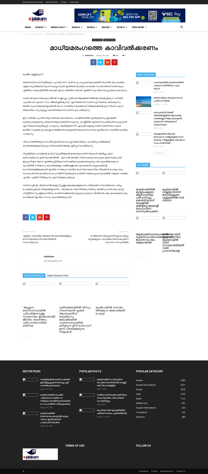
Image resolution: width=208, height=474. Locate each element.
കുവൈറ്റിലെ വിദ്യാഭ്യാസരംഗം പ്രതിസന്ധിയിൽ (168, 99)
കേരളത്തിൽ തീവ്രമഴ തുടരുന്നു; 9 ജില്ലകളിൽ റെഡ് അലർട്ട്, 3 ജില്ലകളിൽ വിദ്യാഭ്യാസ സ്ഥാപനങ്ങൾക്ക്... (169, 138)
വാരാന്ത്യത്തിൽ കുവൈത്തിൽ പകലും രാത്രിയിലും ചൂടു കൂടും (169, 85)
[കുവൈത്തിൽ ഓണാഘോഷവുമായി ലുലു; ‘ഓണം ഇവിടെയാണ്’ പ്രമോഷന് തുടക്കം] (30, 417)
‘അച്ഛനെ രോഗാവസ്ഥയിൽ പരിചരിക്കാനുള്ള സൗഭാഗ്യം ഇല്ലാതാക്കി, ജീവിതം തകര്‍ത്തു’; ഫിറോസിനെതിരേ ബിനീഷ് (39, 316)
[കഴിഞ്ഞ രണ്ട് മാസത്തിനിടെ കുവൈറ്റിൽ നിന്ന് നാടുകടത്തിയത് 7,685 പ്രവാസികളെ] (173, 224)
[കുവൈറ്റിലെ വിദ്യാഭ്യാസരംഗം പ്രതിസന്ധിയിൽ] (143, 101)
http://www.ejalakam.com (53, 261)
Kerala (76, 27)
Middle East (58, 27)
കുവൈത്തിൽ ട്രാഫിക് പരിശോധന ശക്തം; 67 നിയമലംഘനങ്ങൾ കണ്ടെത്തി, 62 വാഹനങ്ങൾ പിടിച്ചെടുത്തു (55, 399)
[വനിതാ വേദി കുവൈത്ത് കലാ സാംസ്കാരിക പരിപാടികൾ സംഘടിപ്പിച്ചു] (87, 398)
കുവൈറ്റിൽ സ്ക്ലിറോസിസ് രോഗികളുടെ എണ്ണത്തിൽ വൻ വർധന (173, 195)
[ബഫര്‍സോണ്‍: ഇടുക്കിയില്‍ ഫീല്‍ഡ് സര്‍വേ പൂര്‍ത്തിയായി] (87, 414)
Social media (36, 34)
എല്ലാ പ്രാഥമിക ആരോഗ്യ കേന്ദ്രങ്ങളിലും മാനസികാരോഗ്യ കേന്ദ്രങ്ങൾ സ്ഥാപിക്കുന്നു (47, 239)
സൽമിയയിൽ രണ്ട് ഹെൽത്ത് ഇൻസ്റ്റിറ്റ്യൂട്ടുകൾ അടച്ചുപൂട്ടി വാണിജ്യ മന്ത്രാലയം (55, 382)
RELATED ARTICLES (34, 276)
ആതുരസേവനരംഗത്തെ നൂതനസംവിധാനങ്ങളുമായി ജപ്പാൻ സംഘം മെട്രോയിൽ (154, 239)
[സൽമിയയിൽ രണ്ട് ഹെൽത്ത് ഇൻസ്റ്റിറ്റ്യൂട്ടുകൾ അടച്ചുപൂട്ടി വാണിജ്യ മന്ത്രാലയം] (30, 383)
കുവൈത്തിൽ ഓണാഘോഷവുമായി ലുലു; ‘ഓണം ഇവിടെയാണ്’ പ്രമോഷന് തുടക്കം (54, 418)
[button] (181, 27)
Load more (159, 153)
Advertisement (52, 2)
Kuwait (39, 27)
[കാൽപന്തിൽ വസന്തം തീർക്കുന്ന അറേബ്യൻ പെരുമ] (112, 293)
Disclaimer (143, 471)
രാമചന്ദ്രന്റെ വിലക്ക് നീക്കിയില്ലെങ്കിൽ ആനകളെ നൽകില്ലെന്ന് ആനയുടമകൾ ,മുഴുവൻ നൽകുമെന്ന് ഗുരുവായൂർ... (168, 118)
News (28, 27)
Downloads (74, 2)
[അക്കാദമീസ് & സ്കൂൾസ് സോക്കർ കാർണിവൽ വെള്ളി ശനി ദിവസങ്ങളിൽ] (87, 383)
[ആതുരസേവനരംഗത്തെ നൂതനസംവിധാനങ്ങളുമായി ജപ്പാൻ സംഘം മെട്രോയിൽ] (147, 224)
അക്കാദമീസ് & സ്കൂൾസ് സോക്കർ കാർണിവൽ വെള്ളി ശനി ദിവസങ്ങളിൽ (111, 382)
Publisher (89, 55)
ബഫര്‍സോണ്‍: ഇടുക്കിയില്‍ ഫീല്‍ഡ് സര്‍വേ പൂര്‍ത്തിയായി (112, 412)
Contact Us (180, 471)
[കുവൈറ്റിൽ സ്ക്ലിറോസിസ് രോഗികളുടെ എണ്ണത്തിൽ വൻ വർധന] (173, 179)
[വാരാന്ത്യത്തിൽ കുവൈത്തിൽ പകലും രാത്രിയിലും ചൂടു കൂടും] (143, 86)
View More (138, 27)
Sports (121, 27)
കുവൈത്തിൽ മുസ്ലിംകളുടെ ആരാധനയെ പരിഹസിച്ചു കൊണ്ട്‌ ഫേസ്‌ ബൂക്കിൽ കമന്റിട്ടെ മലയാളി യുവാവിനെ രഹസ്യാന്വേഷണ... (148, 200)
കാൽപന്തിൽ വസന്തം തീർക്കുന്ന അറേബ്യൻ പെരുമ (110, 310)
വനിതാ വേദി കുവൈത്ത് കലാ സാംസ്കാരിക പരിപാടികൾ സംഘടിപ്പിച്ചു (112, 398)
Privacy (154, 471)
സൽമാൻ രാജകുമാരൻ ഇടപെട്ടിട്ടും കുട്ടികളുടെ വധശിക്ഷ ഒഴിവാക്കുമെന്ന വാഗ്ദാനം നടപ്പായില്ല (108, 239)
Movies (106, 27)
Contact (64, 2)
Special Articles (109, 40)
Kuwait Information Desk (33, 2)
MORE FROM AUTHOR (57, 276)
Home (25, 34)
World (91, 27)
